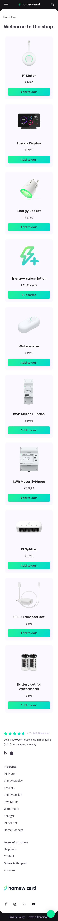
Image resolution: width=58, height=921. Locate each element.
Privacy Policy (17, 917)
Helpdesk (10, 849)
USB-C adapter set (29, 617)
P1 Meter (29, 76)
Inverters (9, 788)
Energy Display (29, 143)
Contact (9, 856)
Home (6, 17)
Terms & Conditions (38, 917)
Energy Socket (29, 211)
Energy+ (9, 816)
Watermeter (29, 346)
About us (9, 870)
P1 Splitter (29, 549)
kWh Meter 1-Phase (29, 414)
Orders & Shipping (15, 863)
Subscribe (29, 295)
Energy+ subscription (29, 278)
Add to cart (29, 92)
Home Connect (13, 830)
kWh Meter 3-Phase (29, 482)
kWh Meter (11, 802)
